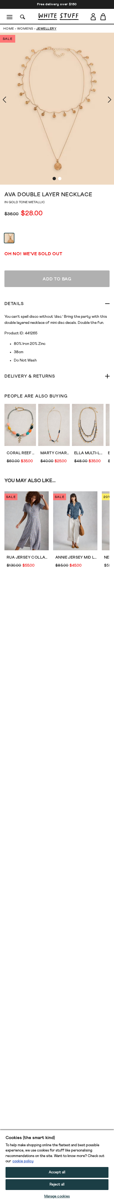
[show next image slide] (103, 99)
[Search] (22, 16)
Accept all (57, 1172)
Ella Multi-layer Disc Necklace (88, 453)
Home (8, 28)
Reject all (57, 1184)
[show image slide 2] (59, 178)
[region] (57, 1166)
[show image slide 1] (54, 178)
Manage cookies (57, 1196)
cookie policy (22, 1161)
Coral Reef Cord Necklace (21, 453)
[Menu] (10, 16)
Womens (25, 28)
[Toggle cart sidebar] (103, 16)
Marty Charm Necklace (55, 453)
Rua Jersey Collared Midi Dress (28, 557)
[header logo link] (58, 16)
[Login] (93, 16)
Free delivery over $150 (57, 4)
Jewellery (46, 28)
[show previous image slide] (11, 99)
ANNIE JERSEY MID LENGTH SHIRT (76, 557)
